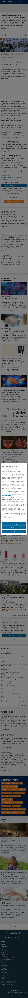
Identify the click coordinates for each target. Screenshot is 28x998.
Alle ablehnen (14, 527)
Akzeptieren (14, 531)
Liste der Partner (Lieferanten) (9, 519)
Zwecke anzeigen (14, 524)
